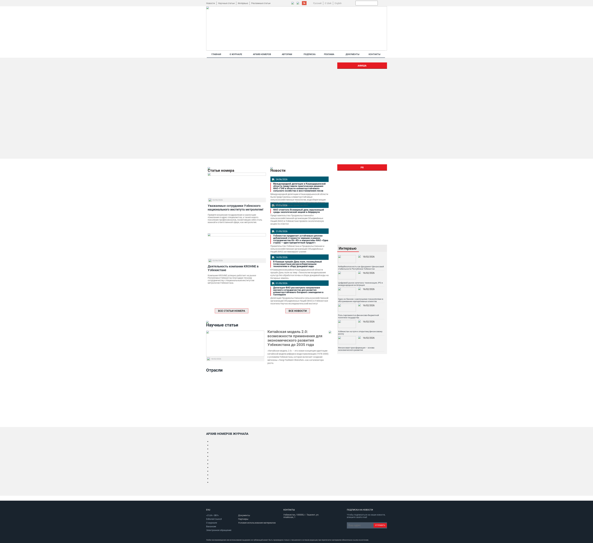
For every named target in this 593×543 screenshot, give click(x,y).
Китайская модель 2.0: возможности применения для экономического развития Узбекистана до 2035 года (294, 338)
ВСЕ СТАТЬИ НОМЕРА (231, 310)
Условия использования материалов (257, 523)
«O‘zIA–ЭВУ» (212, 515)
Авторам (287, 54)
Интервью (243, 3)
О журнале (236, 54)
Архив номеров (262, 54)
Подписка (309, 54)
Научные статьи (226, 3)
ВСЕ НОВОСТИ (298, 310)
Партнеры (243, 519)
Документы (352, 54)
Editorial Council (214, 519)
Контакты (374, 54)
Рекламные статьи (260, 3)
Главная (216, 54)
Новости (210, 3)
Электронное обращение (218, 530)
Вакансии (211, 526)
